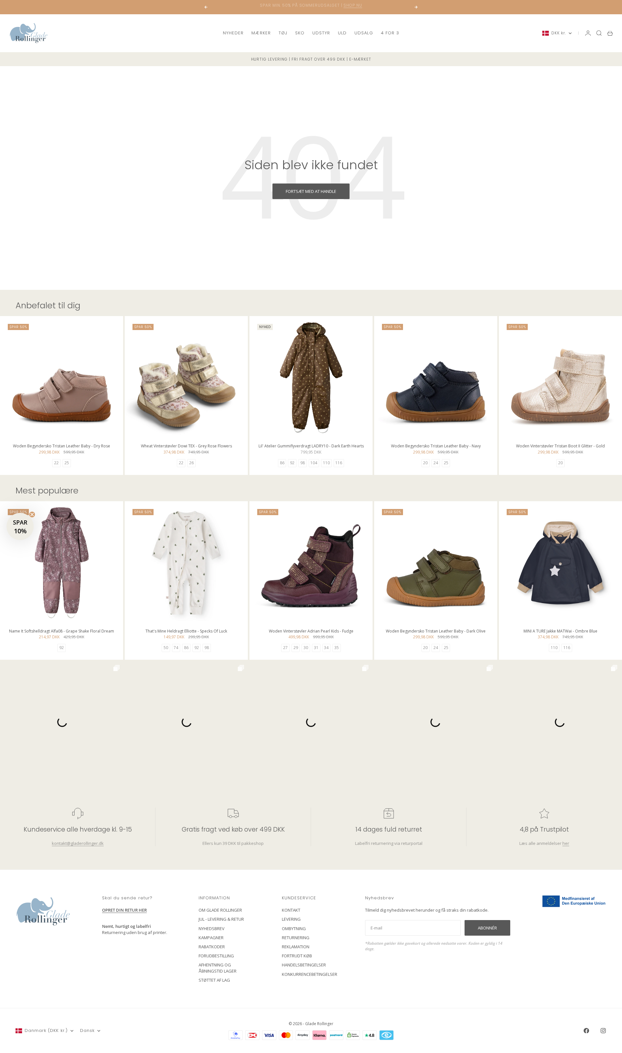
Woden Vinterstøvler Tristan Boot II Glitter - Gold (560, 446)
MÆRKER (261, 33)
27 (285, 647)
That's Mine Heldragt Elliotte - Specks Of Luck (186, 632)
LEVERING (291, 919)
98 (302, 463)
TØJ (283, 33)
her (565, 843)
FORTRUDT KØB (297, 956)
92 (292, 463)
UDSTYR (321, 33)
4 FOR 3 (390, 33)
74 (176, 647)
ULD (342, 33)
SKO (300, 33)
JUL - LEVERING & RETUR (221, 919)
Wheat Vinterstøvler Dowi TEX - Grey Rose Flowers (186, 446)
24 (435, 463)
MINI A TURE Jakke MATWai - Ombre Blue (560, 632)
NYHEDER (233, 33)
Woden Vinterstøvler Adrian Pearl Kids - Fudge (311, 632)
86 (282, 463)
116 (338, 463)
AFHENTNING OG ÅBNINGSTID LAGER (217, 968)
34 (326, 647)
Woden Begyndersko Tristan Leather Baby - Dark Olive (436, 632)
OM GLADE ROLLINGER (220, 910)
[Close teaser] (32, 514)
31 (316, 647)
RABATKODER (212, 947)
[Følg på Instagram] (603, 1030)
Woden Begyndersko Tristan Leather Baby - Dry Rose (61, 446)
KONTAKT (291, 910)
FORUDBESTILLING (216, 956)
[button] (20, 526)
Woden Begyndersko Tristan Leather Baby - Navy (436, 446)
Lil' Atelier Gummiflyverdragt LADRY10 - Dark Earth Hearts (311, 446)
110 (326, 463)
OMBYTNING (294, 928)
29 (296, 647)
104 (313, 463)
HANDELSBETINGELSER (304, 965)
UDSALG (363, 33)
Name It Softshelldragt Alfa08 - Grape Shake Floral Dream (61, 632)
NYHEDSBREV (212, 928)
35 (336, 647)
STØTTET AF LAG (214, 980)
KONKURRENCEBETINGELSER (309, 974)
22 (56, 463)
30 (306, 647)
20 (425, 463)
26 (191, 463)
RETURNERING (295, 938)
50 (166, 647)
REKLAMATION (295, 947)
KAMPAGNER (211, 938)
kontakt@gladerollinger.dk (78, 843)
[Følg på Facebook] (586, 1030)
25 (66, 463)
